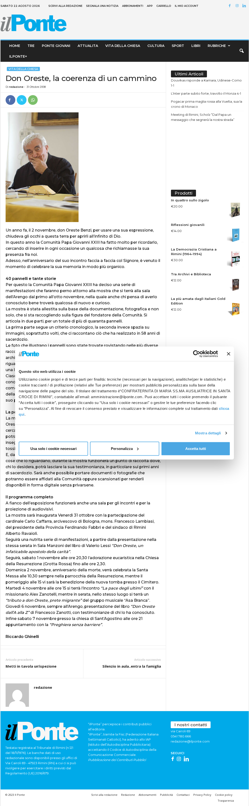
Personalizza (122, 448)
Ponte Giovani (56, 46)
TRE (31, 46)
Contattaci (183, 795)
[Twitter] (22, 100)
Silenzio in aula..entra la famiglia (131, 666)
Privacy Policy (202, 795)
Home (14, 46)
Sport (178, 46)
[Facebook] (230, 5)
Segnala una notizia (102, 6)
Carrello (163, 6)
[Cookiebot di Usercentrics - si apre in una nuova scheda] (196, 354)
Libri (195, 46)
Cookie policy (223, 795)
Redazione (128, 795)
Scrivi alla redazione (65, 6)
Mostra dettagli (208, 433)
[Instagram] (238, 5)
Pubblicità (166, 795)
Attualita (88, 46)
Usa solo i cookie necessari (53, 448)
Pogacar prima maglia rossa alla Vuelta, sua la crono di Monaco (206, 103)
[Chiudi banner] (228, 354)
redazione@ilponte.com (190, 741)
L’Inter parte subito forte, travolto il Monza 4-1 (206, 93)
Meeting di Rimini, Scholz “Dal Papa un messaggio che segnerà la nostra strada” (202, 117)
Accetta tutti (195, 448)
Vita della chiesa (122, 46)
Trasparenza (226, 800)
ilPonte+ (18, 56)
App (150, 6)
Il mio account (186, 6)
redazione (16, 87)
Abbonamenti (132, 6)
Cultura (155, 46)
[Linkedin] (245, 5)
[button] (241, 51)
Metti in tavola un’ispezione (31, 666)
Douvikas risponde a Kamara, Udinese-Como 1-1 (206, 82)
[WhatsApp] (33, 100)
